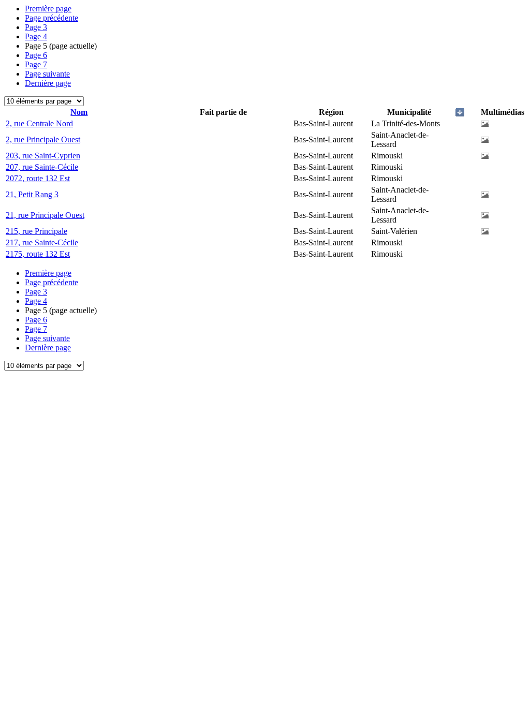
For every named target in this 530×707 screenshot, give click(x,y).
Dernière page (48, 83)
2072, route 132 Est (38, 178)
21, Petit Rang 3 (32, 194)
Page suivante (47, 73)
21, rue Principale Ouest (45, 215)
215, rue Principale (36, 231)
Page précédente (51, 17)
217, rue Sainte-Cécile (42, 242)
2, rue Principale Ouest (43, 139)
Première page (48, 8)
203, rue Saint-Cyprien (43, 155)
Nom (78, 112)
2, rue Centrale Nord (39, 123)
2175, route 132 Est (38, 253)
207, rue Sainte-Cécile (42, 167)
